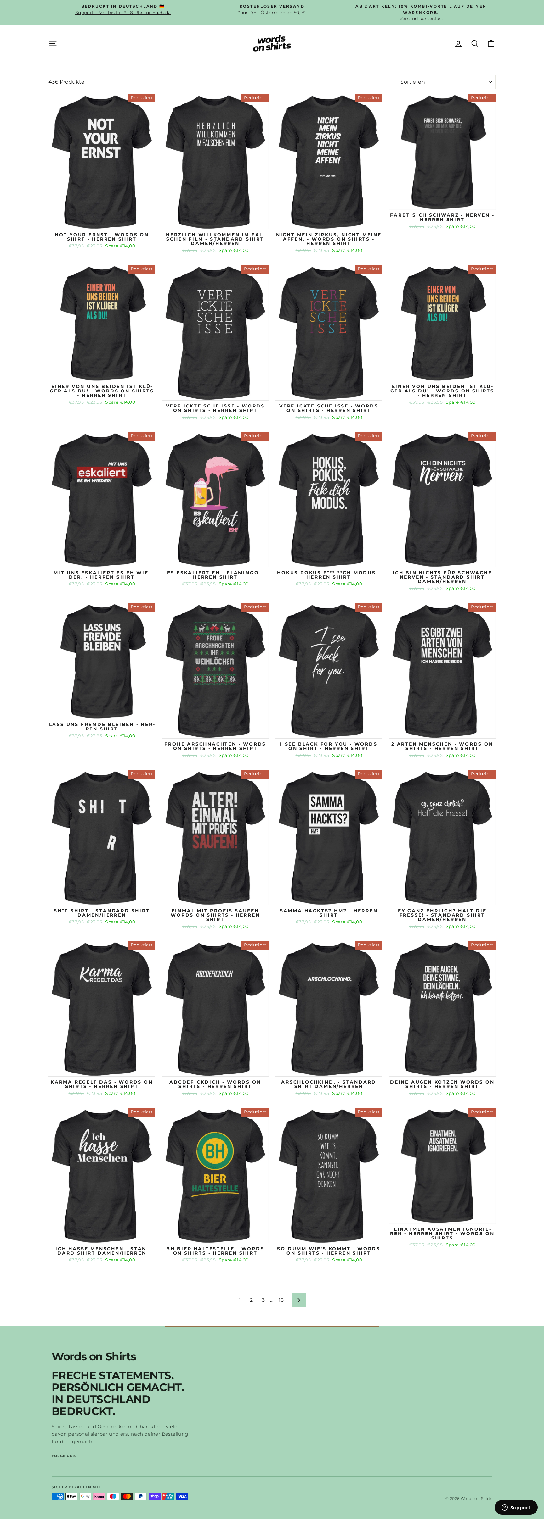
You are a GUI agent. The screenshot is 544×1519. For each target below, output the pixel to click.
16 (281, 1300)
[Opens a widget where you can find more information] (516, 1508)
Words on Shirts (94, 1356)
